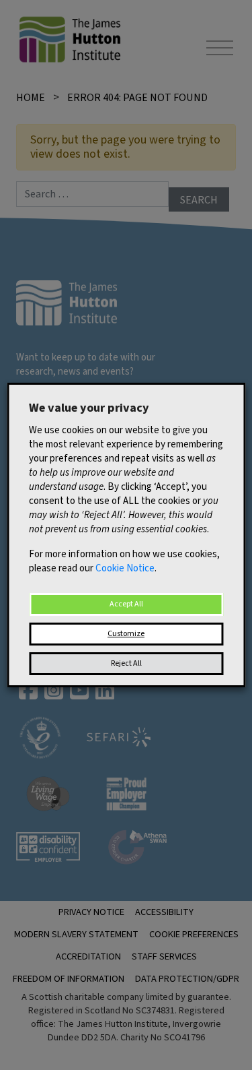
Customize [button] (126, 633)
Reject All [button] (126, 663)
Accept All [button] (126, 604)
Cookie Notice (125, 568)
